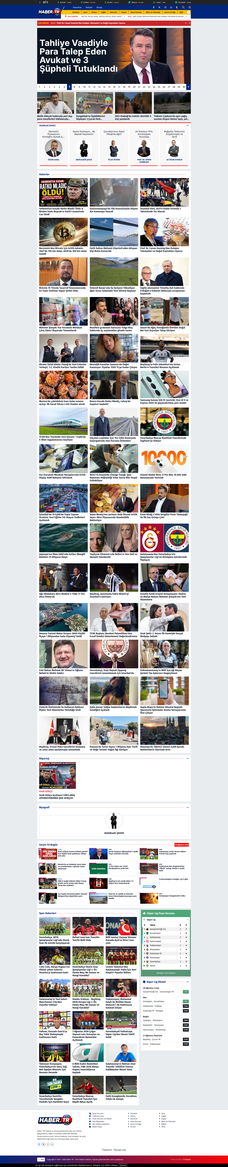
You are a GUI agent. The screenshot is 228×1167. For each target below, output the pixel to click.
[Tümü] (188, 758)
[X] (43, 1144)
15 (109, 86)
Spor (85, 12)
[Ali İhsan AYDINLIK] (174, 148)
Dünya (94, 12)
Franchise (77, 7)
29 (179, 86)
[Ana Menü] (189, 7)
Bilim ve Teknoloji (153, 12)
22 (144, 86)
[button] (188, 12)
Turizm (133, 1127)
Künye (99, 7)
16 (114, 86)
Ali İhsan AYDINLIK (174, 160)
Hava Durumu (136, 12)
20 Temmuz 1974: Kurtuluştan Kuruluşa (144, 134)
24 (154, 86)
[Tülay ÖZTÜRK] (114, 148)
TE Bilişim (187, 1159)
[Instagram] (48, 1144)
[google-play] (120, 1150)
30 (184, 86)
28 (174, 86)
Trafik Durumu (98, 1116)
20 (134, 86)
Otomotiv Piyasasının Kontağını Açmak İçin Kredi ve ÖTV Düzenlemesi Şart (53, 134)
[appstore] (107, 1150)
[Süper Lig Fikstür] (188, 982)
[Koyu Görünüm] (177, 7)
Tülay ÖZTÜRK (114, 160)
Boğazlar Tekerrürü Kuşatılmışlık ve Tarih (174, 134)
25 (159, 86)
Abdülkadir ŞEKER (84, 160)
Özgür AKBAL (53, 160)
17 (119, 86)
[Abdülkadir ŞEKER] (84, 148)
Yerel (163, 1127)
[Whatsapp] (52, 1144)
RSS (42, 1159)
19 (129, 86)
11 (89, 86)
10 (84, 86)
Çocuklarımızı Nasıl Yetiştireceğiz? (114, 132)
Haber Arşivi (97, 1127)
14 (104, 86)
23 (149, 86)
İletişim (89, 7)
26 (164, 86)
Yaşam (123, 12)
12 (94, 86)
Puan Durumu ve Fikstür (102, 1119)
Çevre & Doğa (169, 12)
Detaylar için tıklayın (166, 973)
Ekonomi (113, 12)
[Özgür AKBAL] (54, 148)
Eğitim (182, 12)
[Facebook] (39, 1144)
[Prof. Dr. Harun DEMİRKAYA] (144, 148)
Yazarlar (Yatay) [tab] (47, 125)
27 (169, 86)
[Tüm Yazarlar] (188, 125)
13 (99, 86)
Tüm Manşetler (98, 1121)
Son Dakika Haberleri (100, 1124)
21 (139, 86)
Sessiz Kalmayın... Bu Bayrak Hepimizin (84, 132)
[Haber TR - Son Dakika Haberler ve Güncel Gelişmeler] (49, 11)
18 (124, 86)
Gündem (75, 12)
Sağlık (103, 12)
